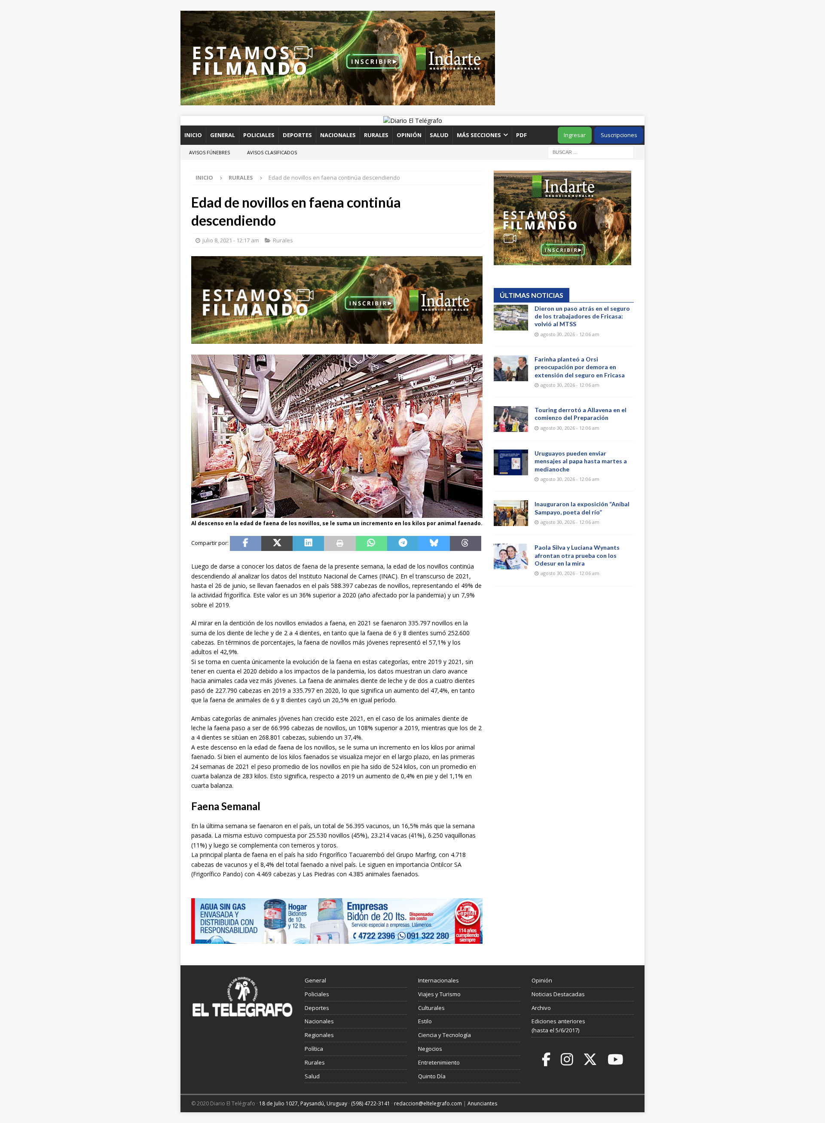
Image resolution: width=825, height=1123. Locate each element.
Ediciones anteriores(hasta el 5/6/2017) (558, 1025)
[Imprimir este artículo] (339, 543)
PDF (522, 135)
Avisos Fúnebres (209, 152)
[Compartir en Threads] (465, 543)
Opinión (409, 135)
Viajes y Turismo (439, 994)
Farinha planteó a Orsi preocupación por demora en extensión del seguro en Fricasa (580, 366)
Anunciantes (482, 1103)
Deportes (297, 135)
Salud (439, 135)
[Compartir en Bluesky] (434, 543)
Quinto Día (432, 1076)
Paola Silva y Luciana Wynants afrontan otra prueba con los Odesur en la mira (577, 555)
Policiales (259, 135)
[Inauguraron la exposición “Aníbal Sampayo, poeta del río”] (511, 513)
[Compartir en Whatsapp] (371, 543)
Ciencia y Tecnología (444, 1035)
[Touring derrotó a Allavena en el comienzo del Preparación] (511, 419)
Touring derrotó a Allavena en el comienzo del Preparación (580, 413)
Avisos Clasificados (272, 152)
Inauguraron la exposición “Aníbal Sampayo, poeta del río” (582, 507)
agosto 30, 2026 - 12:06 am (570, 334)
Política (314, 1049)
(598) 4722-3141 (370, 1103)
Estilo (425, 1021)
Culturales (431, 1008)
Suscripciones (619, 135)
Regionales (319, 1035)
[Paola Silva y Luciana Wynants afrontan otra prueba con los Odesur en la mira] (511, 556)
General (222, 135)
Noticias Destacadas (558, 994)
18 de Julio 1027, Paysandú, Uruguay (303, 1103)
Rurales (376, 135)
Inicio (193, 135)
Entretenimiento (439, 1062)
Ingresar (575, 135)
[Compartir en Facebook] (245, 543)
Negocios (430, 1049)
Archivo (541, 1008)
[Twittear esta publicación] (277, 543)
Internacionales (438, 980)
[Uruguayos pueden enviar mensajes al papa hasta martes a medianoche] (511, 462)
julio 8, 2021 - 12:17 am (230, 240)
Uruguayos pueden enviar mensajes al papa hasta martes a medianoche (581, 461)
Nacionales (338, 135)
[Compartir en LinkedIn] (308, 543)
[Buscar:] (591, 151)
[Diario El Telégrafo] (412, 120)
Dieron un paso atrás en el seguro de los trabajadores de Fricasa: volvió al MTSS (582, 316)
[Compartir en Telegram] (403, 543)
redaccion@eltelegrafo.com (428, 1103)
